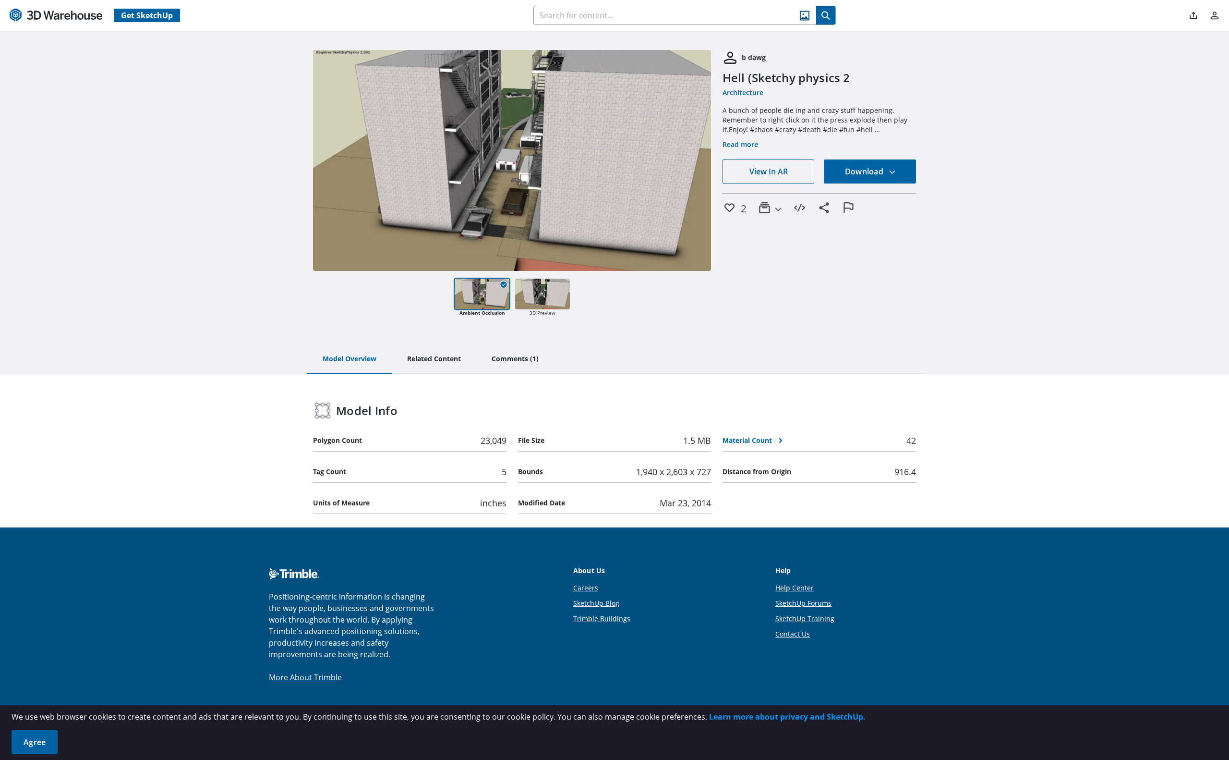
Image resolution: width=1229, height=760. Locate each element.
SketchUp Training (804, 618)
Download (865, 171)
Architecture (743, 92)
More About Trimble (305, 677)
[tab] (349, 359)
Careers (585, 587)
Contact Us (792, 633)
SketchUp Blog (596, 603)
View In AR (768, 171)
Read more (740, 144)
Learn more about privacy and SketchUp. (787, 716)
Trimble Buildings (601, 618)
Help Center (794, 587)
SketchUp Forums (803, 603)
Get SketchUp (147, 15)
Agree (35, 742)
